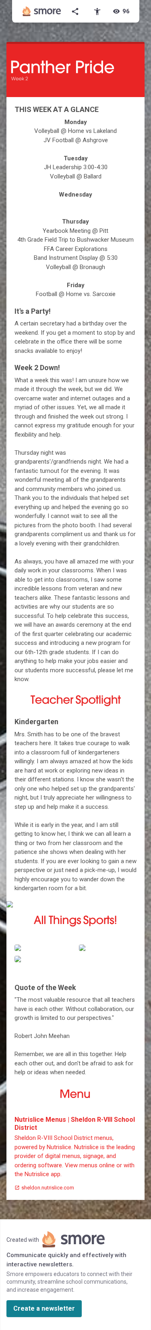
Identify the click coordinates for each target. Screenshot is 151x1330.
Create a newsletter (44, 1308)
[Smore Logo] (42, 11)
